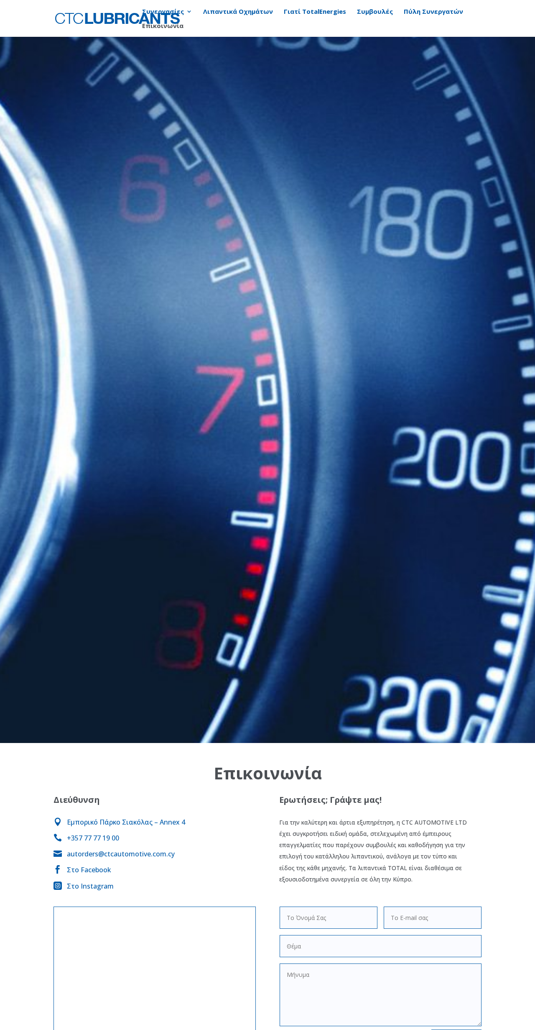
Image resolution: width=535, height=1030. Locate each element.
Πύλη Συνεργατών (433, 11)
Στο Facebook (89, 869)
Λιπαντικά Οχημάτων (238, 11)
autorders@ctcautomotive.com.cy (121, 853)
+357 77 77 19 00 (93, 838)
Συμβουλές (375, 11)
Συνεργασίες (163, 11)
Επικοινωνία (162, 26)
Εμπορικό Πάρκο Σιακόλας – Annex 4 (126, 822)
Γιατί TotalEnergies (315, 11)
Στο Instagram (90, 886)
